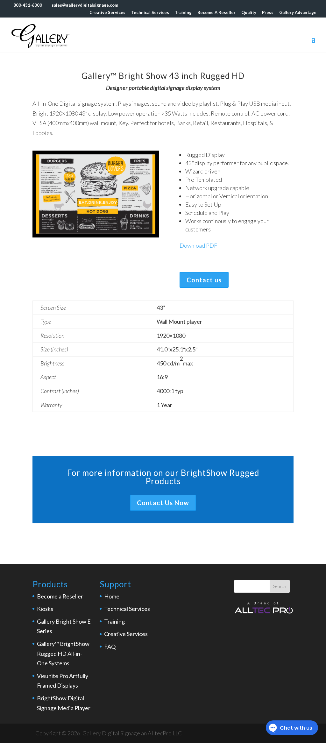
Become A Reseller (216, 13)
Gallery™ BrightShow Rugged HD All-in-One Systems (63, 653)
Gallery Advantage (297, 13)
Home (111, 596)
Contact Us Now (163, 502)
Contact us (204, 280)
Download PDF (198, 245)
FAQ (110, 646)
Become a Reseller (60, 596)
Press (267, 13)
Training (183, 13)
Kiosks (45, 608)
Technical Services (150, 13)
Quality (248, 13)
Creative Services (107, 13)
